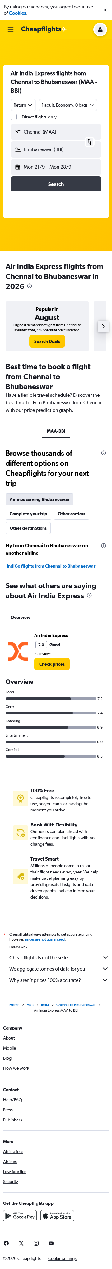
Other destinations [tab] (28, 528)
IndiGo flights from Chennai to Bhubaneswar (51, 566)
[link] (47, 341)
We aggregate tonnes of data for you (47, 969)
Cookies (17, 13)
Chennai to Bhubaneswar (76, 1005)
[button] (105, 10)
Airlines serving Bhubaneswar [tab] (39, 499)
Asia (30, 1005)
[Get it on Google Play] (20, 1215)
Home (14, 1005)
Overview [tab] (20, 617)
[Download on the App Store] (57, 1215)
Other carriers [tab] (71, 513)
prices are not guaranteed (45, 939)
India (45, 1005)
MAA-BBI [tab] (56, 430)
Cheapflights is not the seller (39, 958)
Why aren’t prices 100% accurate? (45, 980)
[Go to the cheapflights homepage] (44, 29)
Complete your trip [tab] (28, 513)
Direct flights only (39, 116)
